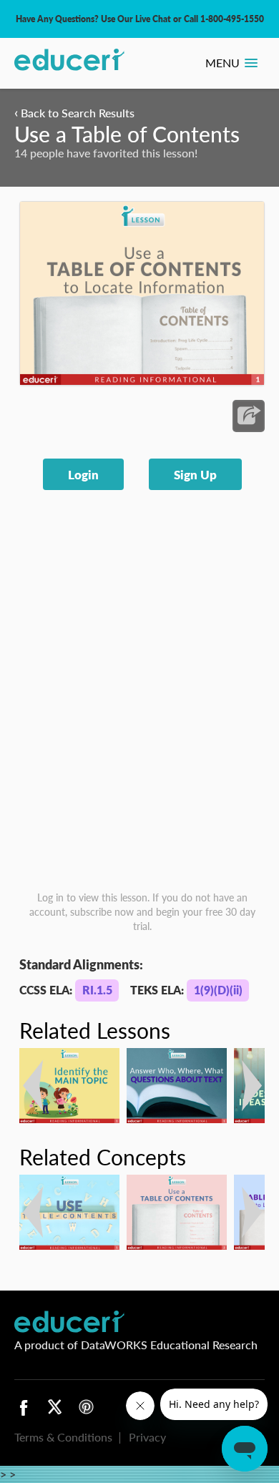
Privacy (147, 1437)
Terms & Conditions (63, 1437)
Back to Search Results (74, 112)
